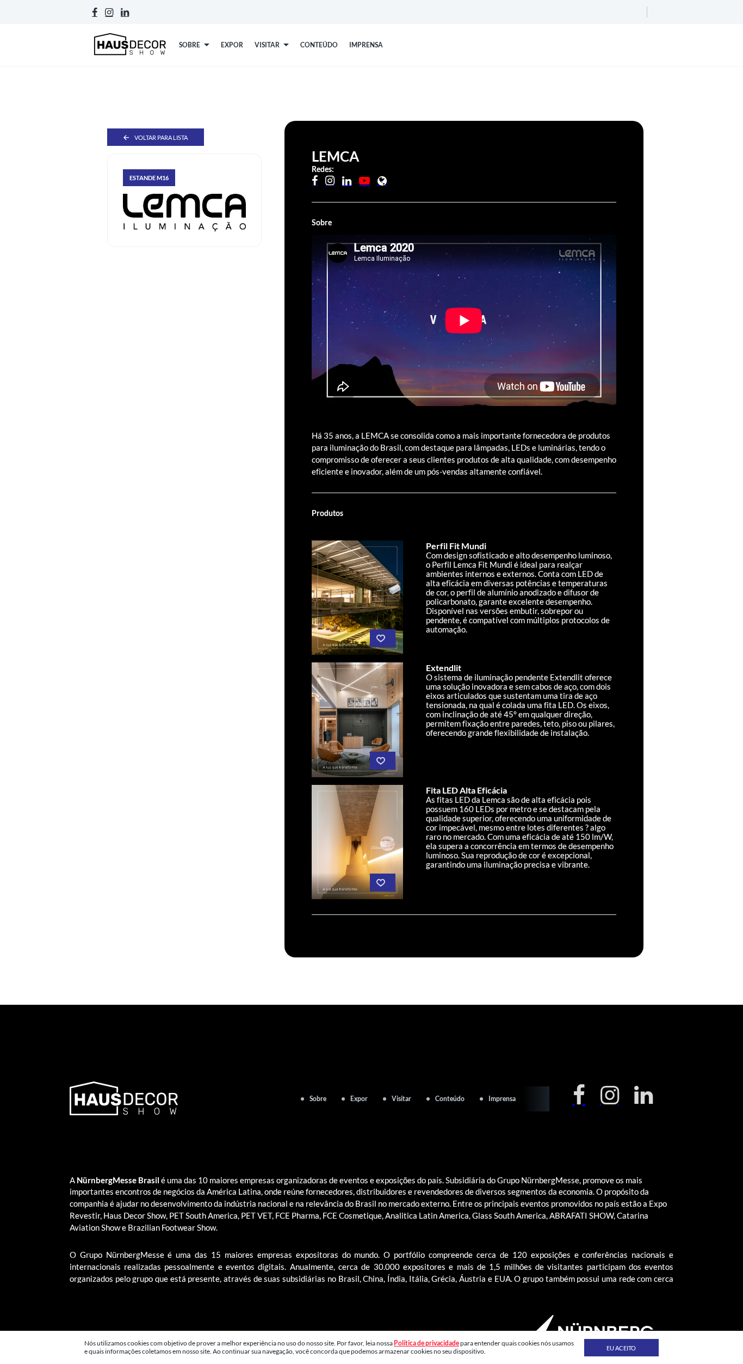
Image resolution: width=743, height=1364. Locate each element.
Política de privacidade (426, 1343)
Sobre (317, 1099)
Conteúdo (450, 1099)
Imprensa (502, 1099)
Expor (359, 1099)
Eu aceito (621, 1347)
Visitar (401, 1099)
